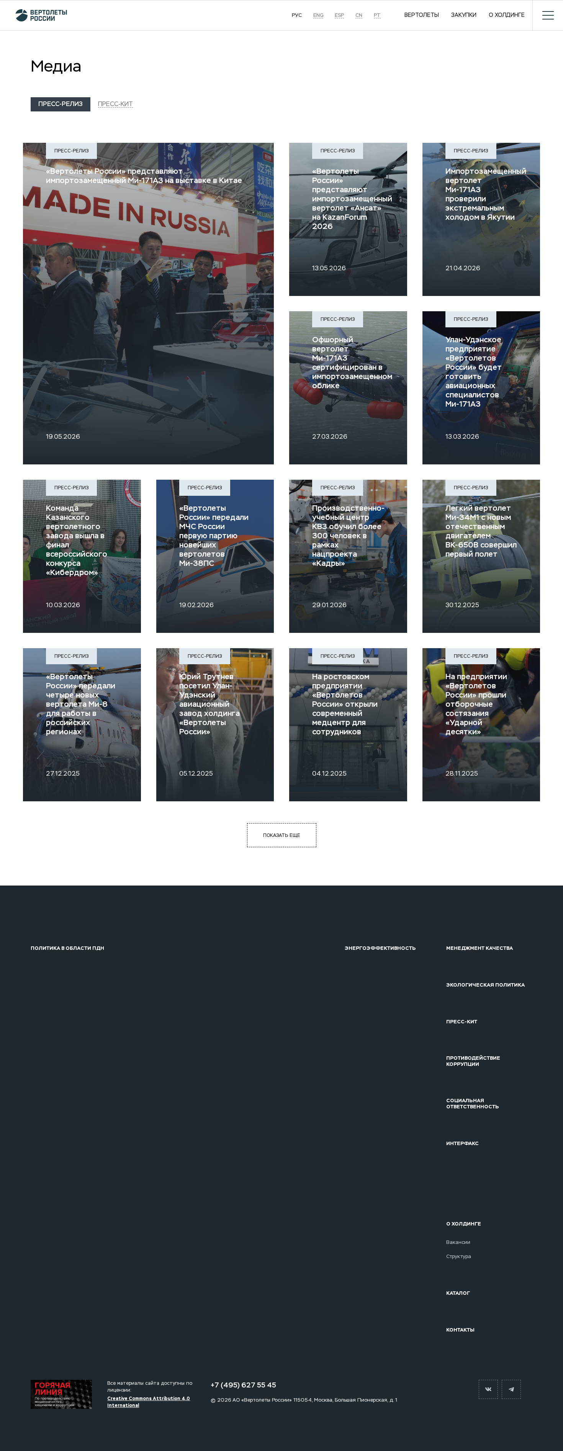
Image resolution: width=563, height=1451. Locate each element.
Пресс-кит (115, 104)
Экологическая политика (485, 985)
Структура (458, 1256)
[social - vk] (488, 1389)
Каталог (458, 1293)
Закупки (463, 15)
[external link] (61, 1394)
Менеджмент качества (479, 948)
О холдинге (507, 15)
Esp (339, 15)
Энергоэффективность (380, 948)
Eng (318, 15)
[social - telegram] (511, 1389)
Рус (297, 15)
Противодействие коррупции (473, 1061)
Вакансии (458, 1242)
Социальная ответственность (472, 1103)
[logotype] (37, 15)
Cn (358, 15)
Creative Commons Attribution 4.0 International (148, 1402)
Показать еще (281, 835)
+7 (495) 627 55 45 (243, 1385)
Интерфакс (462, 1144)
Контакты (460, 1330)
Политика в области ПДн (67, 948)
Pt (377, 15)
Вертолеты (421, 15)
